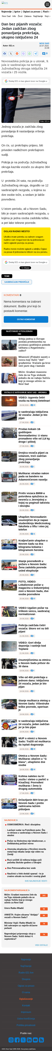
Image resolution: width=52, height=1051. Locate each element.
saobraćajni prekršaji (16, 282)
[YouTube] (35, 1040)
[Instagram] (11, 1040)
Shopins (26, 979)
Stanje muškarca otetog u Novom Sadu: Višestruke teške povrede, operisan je (34, 705)
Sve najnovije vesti (36, 881)
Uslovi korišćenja (26, 1018)
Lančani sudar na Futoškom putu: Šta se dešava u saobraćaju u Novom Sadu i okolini (27, 833)
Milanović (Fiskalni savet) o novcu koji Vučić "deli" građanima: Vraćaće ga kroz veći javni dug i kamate (34, 361)
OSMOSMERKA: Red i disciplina (23, 824)
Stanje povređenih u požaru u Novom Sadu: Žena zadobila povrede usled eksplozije (32, 566)
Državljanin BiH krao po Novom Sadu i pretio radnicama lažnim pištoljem (33, 804)
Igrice (17, 11)
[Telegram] (36, 53)
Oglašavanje (26, 999)
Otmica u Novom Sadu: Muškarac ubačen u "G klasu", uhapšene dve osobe (32, 760)
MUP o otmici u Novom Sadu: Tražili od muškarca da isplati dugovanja (34, 741)
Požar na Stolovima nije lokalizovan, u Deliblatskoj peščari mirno (26, 842)
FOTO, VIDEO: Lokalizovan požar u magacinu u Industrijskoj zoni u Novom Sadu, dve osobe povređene (33, 588)
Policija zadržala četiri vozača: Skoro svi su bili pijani (33, 628)
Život (20, 16)
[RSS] (41, 1040)
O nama (26, 992)
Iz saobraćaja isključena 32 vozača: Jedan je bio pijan (33, 415)
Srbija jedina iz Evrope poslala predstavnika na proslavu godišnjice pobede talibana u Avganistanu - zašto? (34, 344)
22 (34, 599)
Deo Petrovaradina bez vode (21, 868)
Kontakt (26, 1005)
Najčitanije (38, 16)
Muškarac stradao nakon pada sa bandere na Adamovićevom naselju (33, 476)
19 (34, 405)
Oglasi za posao (31, 11)
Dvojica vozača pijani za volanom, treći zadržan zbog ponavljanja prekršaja (33, 457)
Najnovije (6, 11)
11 (34, 534)
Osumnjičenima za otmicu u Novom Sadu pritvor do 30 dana (34, 663)
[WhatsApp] (29, 53)
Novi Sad (6, 16)
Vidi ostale (41, 945)
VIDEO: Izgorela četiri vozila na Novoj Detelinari (34, 399)
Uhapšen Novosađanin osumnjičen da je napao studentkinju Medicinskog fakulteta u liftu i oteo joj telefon (34, 523)
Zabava (27, 16)
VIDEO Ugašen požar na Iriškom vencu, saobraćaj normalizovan (34, 611)
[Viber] (23, 53)
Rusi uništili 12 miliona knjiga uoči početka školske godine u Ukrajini (24, 861)
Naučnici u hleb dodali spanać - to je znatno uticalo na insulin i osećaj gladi (26, 874)
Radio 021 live (26, 972)
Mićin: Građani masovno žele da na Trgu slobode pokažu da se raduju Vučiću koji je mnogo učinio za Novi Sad (34, 378)
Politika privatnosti (26, 1025)
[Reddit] (17, 53)
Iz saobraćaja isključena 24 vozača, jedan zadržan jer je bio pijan (33, 724)
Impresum (26, 1012)
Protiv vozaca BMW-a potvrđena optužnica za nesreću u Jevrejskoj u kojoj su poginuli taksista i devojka (34, 499)
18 (34, 749)
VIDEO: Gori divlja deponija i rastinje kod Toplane (32, 645)
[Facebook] (4, 53)
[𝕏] (11, 53)
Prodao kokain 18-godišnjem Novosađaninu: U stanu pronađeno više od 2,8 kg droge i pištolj (34, 435)
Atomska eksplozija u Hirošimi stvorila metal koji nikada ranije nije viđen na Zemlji (26, 852)
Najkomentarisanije (16, 890)
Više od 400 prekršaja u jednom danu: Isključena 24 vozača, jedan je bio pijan (33, 682)
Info (14, 16)
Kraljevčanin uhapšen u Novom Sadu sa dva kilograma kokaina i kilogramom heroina (33, 545)
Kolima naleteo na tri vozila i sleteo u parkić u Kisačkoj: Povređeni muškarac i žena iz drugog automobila (33, 782)
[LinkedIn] (29, 1040)
